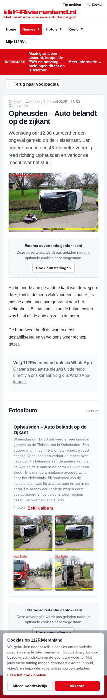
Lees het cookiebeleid (26, 675)
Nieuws (31, 29)
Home (11, 29)
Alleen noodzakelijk (29, 686)
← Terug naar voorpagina (34, 84)
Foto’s (54, 29)
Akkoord (77, 686)
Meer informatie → (85, 62)
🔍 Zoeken (94, 4)
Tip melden (72, 4)
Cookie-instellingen (53, 268)
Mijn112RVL (16, 42)
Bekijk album (40, 508)
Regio (75, 29)
